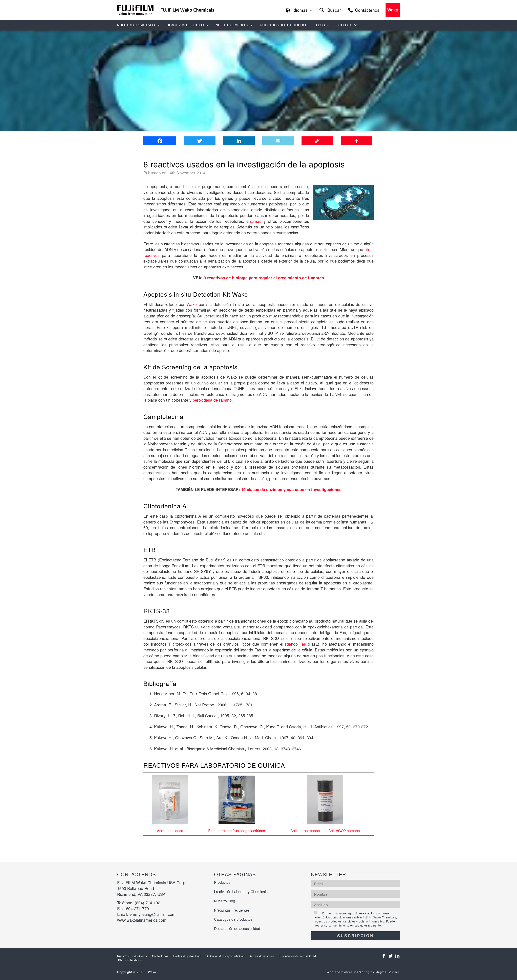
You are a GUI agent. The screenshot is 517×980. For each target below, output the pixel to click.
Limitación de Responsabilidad (225, 956)
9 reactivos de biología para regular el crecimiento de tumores (264, 278)
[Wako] (135, 10)
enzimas (253, 221)
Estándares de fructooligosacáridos (236, 830)
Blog (320, 25)
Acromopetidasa (170, 830)
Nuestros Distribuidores (283, 25)
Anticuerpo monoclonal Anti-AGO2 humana (325, 830)
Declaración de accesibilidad (237, 928)
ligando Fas (295, 644)
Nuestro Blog (224, 900)
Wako (192, 304)
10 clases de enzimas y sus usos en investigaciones (291, 489)
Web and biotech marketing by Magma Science (363, 972)
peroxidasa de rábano (212, 400)
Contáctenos (160, 956)
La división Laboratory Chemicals (241, 891)
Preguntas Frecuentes (232, 910)
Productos (222, 882)
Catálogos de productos (233, 919)
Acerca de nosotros (262, 956)
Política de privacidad (187, 956)
